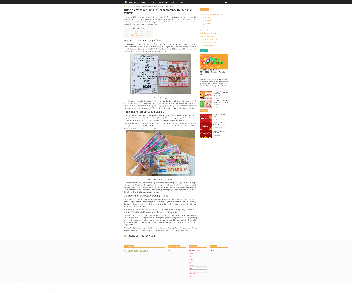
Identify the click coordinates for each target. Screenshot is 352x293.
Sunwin (2, 289)
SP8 (190, 262)
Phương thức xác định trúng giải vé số (137, 32)
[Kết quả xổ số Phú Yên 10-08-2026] (206, 123)
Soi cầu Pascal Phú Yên (208, 36)
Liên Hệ (212, 250)
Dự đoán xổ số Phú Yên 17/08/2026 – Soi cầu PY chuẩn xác (221, 94)
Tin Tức (182, 2)
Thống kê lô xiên (205, 30)
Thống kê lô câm (205, 21)
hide (141, 28)
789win (191, 253)
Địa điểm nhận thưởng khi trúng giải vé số (138, 36)
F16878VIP (192, 274)
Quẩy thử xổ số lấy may (208, 33)
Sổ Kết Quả (132, 2)
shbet (190, 277)
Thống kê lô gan (205, 24)
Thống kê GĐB (205, 17)
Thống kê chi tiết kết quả (208, 39)
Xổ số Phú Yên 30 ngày (207, 46)
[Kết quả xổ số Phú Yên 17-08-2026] (206, 115)
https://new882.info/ (38, 287)
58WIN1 (191, 265)
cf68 (169, 250)
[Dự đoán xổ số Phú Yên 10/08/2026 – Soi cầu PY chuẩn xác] (206, 101)
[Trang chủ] (126, 2)
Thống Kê (151, 2)
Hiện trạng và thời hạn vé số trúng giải (137, 34)
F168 (190, 268)
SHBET (191, 259)
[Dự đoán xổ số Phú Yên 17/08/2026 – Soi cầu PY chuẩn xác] (206, 92)
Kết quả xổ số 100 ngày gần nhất (211, 14)
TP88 (190, 256)
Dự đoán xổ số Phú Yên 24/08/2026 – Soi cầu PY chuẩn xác (212, 72)
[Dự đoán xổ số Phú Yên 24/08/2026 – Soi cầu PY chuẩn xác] (214, 55)
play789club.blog (194, 250)
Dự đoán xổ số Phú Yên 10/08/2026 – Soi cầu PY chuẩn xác (221, 102)
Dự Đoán (143, 2)
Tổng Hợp (133, 6)
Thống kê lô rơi (205, 27)
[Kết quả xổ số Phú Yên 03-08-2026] (206, 131)
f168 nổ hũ (3, 284)
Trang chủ (126, 6)
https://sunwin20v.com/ (33, 292)
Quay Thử (174, 2)
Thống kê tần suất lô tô (208, 42)
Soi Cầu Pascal (163, 2)
